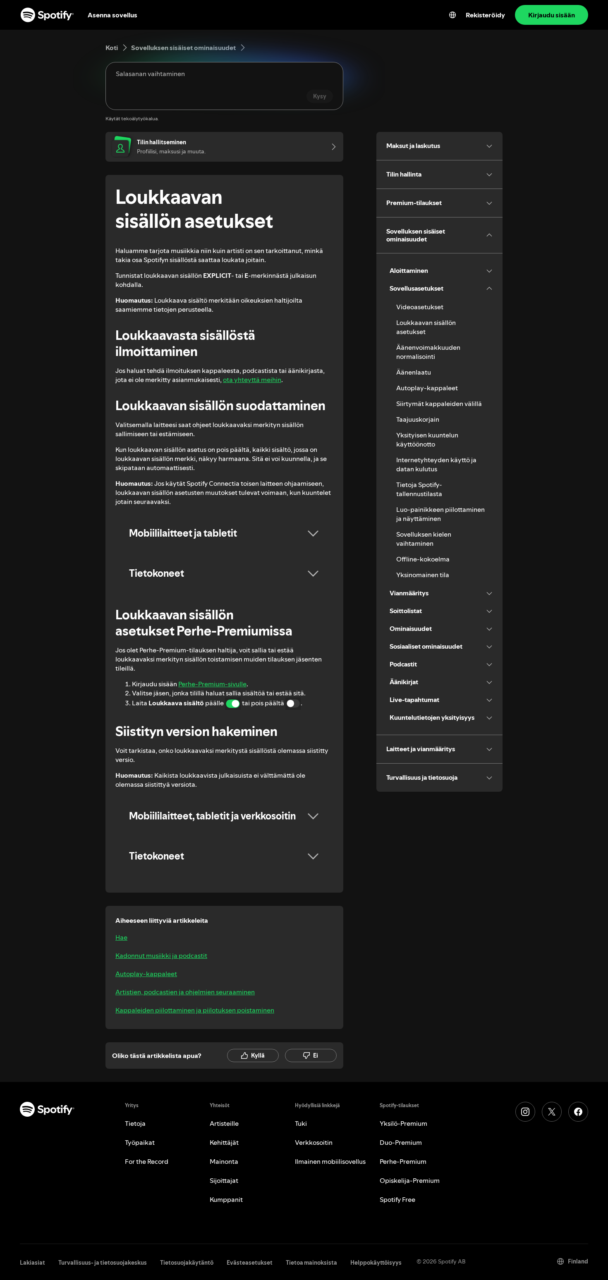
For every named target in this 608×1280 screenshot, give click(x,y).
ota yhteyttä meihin (252, 379)
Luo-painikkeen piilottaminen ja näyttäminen (440, 514)
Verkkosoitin (314, 1142)
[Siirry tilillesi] (331, 147)
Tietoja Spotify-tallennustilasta (419, 489)
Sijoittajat (224, 1180)
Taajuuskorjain (417, 419)
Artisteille (224, 1123)
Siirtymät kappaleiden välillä (439, 403)
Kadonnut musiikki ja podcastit (161, 955)
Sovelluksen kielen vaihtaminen (423, 539)
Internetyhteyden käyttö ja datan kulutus (436, 464)
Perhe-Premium (403, 1161)
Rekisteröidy (485, 14)
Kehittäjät (224, 1142)
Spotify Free (397, 1199)
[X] (552, 1112)
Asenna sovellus (112, 14)
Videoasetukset (419, 306)
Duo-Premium (401, 1142)
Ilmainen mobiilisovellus (330, 1161)
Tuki (301, 1123)
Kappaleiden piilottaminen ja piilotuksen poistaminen (194, 1010)
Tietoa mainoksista (311, 1263)
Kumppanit (226, 1199)
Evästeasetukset (250, 1263)
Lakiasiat (32, 1263)
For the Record (146, 1161)
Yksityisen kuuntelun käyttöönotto (427, 439)
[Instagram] (525, 1112)
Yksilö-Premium (403, 1123)
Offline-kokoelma (423, 559)
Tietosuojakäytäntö (186, 1263)
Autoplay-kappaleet (146, 973)
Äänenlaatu (413, 372)
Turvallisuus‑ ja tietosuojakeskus (102, 1263)
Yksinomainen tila (422, 574)
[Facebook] (578, 1112)
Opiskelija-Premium (410, 1180)
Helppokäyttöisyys (376, 1263)
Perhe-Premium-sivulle (212, 683)
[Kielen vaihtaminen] (452, 14)
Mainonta (224, 1161)
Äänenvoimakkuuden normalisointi (428, 352)
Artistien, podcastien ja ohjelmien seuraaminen (185, 991)
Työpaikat (140, 1142)
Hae (121, 937)
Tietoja (135, 1123)
